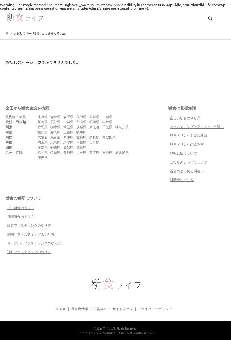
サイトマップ (122, 308)
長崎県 (68, 152)
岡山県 (42, 142)
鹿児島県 (122, 152)
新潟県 (42, 122)
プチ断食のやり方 (20, 208)
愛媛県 (42, 147)
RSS (115, 299)
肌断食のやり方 (182, 179)
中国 (9, 142)
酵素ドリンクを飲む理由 (188, 135)
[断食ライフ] (25, 16)
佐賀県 (55, 152)
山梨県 (68, 122)
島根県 (81, 142)
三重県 (68, 132)
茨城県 (81, 127)
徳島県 (81, 147)
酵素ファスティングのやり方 (29, 225)
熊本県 (94, 152)
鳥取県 (68, 142)
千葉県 (107, 127)
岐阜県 (81, 132)
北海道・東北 (16, 116)
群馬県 (42, 127)
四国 (9, 147)
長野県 (55, 122)
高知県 (68, 147)
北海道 (42, 116)
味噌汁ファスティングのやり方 (30, 234)
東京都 (94, 127)
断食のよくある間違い (187, 171)
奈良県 (94, 137)
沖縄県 (42, 157)
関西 (9, 137)
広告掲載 (100, 308)
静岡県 (55, 132)
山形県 (107, 116)
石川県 (94, 122)
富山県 (81, 122)
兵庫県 (68, 137)
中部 (9, 132)
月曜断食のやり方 (20, 216)
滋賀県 (81, 137)
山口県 (94, 142)
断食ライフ (104, 328)
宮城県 (94, 116)
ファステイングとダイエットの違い (197, 126)
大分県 (81, 152)
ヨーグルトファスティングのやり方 (34, 243)
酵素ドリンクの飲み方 (187, 144)
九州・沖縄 (14, 152)
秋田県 (81, 116)
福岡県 (42, 152)
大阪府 (42, 137)
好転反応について (183, 153)
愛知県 (42, 132)
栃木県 (55, 127)
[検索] (209, 18)
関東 (9, 127)
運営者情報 (79, 308)
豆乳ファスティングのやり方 (29, 252)
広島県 (55, 142)
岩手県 (68, 116)
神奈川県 (122, 127)
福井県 (107, 122)
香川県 (55, 147)
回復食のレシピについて (188, 162)
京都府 (55, 137)
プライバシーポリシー (155, 308)
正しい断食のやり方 (185, 118)
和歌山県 (109, 137)
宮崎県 (107, 152)
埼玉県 (68, 127)
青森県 (55, 116)
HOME (61, 308)
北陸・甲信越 (16, 122)
